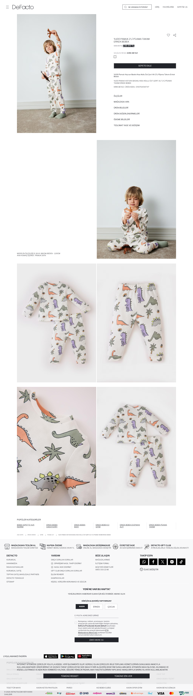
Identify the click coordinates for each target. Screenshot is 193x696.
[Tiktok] (181, 562)
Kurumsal (11, 560)
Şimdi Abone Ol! (96, 640)
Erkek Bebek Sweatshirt (52, 526)
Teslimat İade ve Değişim (127, 125)
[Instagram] (172, 562)
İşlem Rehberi (57, 574)
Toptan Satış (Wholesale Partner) (22, 574)
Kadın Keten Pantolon (46, 688)
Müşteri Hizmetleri (104, 567)
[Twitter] (163, 562)
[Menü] (7, 7)
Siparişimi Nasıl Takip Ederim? (67, 563)
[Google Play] (67, 656)
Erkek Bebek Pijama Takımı (158, 526)
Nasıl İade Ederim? (62, 567)
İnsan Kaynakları (14, 567)
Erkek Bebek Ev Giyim (102, 526)
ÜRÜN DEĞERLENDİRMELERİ (127, 113)
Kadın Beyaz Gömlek (166, 688)
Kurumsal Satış (13, 571)
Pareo (69, 688)
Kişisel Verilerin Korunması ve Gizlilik (68, 582)
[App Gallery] (84, 656)
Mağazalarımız (102, 560)
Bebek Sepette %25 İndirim (25, 526)
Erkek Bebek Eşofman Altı (130, 526)
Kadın (82, 606)
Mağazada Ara (121, 102)
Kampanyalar (57, 578)
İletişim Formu (102, 563)
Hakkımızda (11, 563)
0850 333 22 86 (102, 570)
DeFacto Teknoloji (15, 578)
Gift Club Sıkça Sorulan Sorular (66, 571)
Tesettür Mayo (13, 688)
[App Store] (51, 656)
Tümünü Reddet (69, 676)
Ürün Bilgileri (121, 108)
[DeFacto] (23, 7)
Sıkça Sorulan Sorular (62, 560)
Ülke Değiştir (151, 569)
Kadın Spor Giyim (134, 688)
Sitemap (10, 582)
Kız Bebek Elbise (103, 688)
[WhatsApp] (144, 562)
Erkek (96, 607)
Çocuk (111, 607)
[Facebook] (153, 562)
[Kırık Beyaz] (115, 56)
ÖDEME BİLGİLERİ (122, 119)
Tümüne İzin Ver (123, 676)
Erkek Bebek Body (79, 526)
